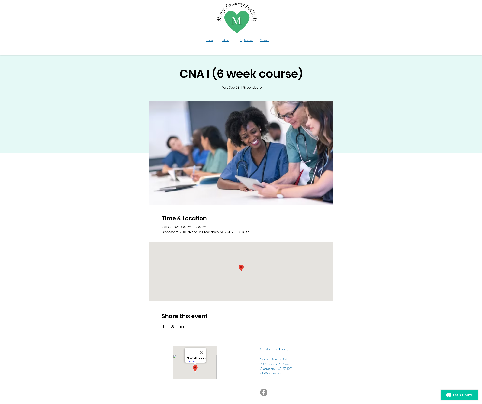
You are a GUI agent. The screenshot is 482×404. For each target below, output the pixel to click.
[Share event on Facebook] (163, 326)
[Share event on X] (173, 326)
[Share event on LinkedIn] (182, 326)
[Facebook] (263, 392)
